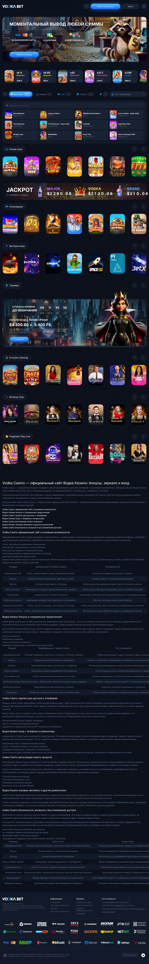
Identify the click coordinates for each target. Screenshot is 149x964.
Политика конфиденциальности (84, 909)
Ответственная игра (84, 905)
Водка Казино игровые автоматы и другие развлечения (27, 524)
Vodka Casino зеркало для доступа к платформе (24, 515)
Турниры (53, 908)
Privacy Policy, (139, 909)
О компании (55, 902)
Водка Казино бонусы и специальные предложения (26, 512)
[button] (5, 94)
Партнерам (80, 913)
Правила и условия (83, 902)
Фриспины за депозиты (59, 911)
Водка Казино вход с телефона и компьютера (23, 518)
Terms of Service (108, 912)
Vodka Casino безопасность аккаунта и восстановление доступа (31, 527)
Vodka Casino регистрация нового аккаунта (22, 521)
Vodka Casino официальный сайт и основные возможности (29, 509)
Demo (10, 178)
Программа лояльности (59, 905)
